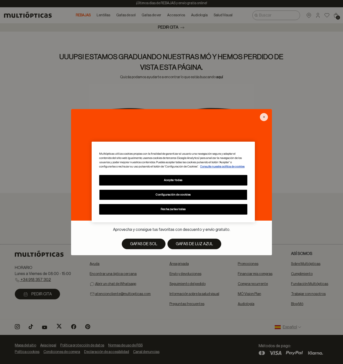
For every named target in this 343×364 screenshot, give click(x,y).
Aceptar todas (173, 180)
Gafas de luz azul (194, 244)
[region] (173, 182)
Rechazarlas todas (173, 209)
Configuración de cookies (173, 194)
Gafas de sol (143, 244)
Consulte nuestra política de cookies (222, 166)
